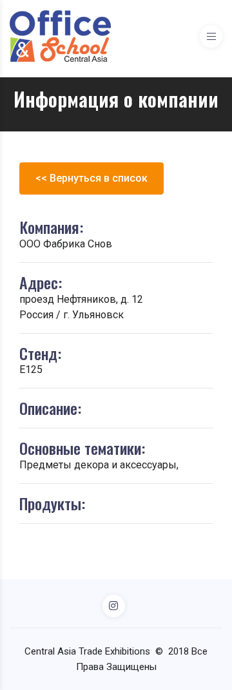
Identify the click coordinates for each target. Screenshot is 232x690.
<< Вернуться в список (91, 178)
